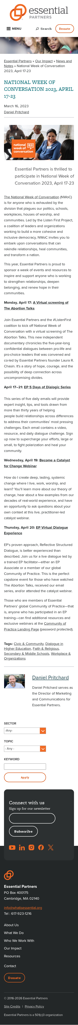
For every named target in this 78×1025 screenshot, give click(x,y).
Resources (12, 956)
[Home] (39, 13)
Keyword (11, 759)
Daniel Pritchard (16, 112)
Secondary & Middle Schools (26, 653)
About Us (11, 925)
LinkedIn (22, 847)
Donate (64, 28)
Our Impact (44, 61)
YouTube (12, 847)
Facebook (41, 847)
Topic (8, 741)
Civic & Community (29, 644)
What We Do (14, 933)
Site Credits (12, 1007)
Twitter (50, 847)
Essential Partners (18, 61)
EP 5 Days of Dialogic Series (47, 387)
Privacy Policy (34, 1007)
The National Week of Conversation (31, 197)
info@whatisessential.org (23, 907)
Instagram (31, 847)
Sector (10, 723)
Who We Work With (19, 940)
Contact (10, 966)
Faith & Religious (46, 648)
